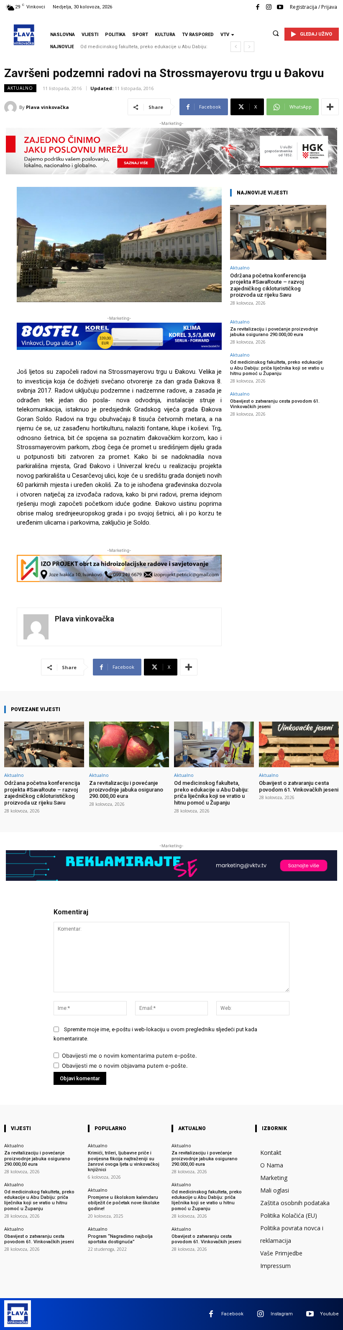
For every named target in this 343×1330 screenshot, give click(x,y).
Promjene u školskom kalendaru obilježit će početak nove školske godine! (123, 1203)
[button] (275, 33)
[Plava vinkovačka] (11, 107)
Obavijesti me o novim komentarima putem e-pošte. (129, 1055)
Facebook (232, 1314)
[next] (249, 46)
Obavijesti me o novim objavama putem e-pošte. (125, 1065)
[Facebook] (257, 7)
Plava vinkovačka (47, 107)
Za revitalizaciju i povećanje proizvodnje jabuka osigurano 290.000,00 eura (274, 331)
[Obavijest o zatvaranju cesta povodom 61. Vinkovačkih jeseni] (299, 744)
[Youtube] (280, 7)
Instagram (282, 1314)
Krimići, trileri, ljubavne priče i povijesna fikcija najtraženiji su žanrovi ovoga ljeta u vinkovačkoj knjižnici (123, 1161)
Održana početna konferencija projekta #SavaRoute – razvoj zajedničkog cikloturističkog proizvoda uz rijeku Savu (268, 285)
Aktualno (20, 88)
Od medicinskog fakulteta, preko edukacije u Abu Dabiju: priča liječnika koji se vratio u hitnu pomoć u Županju (277, 368)
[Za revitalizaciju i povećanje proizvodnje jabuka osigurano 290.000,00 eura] (129, 744)
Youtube (329, 1314)
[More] (330, 106)
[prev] (235, 46)
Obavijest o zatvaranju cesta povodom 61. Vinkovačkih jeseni (298, 786)
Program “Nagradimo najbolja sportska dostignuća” (120, 1239)
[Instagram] (268, 7)
